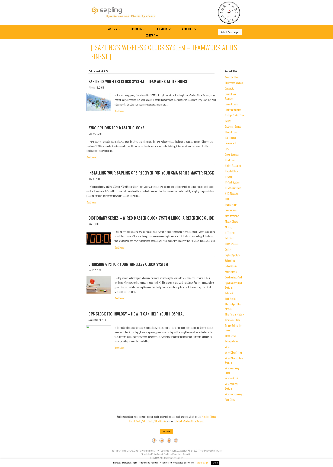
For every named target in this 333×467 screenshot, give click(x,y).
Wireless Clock (231, 378)
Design (228, 121)
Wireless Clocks (209, 417)
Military (228, 227)
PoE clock (229, 238)
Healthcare (230, 160)
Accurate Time (231, 77)
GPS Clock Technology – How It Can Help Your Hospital (136, 314)
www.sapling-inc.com (214, 450)
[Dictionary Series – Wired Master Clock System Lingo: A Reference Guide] (99, 238)
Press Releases (231, 244)
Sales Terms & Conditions (182, 454)
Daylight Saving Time (234, 115)
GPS (227, 149)
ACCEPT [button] (215, 462)
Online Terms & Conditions (162, 454)
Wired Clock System (234, 352)
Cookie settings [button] (202, 462)
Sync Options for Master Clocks (116, 128)
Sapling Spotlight (232, 255)
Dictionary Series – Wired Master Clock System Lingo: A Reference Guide (151, 218)
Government (230, 143)
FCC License (230, 138)
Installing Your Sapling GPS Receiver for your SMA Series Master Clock (151, 173)
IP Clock (228, 177)
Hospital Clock (231, 171)
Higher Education (233, 165)
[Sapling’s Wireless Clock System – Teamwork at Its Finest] (99, 102)
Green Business (232, 154)
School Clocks (231, 266)
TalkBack (229, 293)
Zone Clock (230, 400)
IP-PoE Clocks (135, 421)
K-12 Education (231, 193)
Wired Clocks (160, 421)
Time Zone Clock (232, 320)
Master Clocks (231, 221)
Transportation (231, 341)
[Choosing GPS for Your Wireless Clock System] (99, 284)
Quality (228, 249)
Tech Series (230, 299)
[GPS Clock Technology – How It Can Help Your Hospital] (99, 334)
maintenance (230, 210)
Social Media (231, 272)
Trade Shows (230, 336)
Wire (227, 347)
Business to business (234, 83)
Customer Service (233, 110)
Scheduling (230, 260)
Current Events (231, 104)
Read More (119, 111)
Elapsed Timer (231, 132)
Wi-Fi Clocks (147, 421)
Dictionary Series (233, 126)
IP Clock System (232, 182)
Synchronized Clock (233, 277)
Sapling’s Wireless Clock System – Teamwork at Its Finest (138, 81)
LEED (227, 199)
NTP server (230, 233)
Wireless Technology (234, 394)
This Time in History (234, 314)
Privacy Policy (146, 454)
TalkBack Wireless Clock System (188, 421)
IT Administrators (233, 188)
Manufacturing (232, 216)
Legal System (231, 205)
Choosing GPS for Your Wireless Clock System (128, 264)
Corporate (229, 88)
